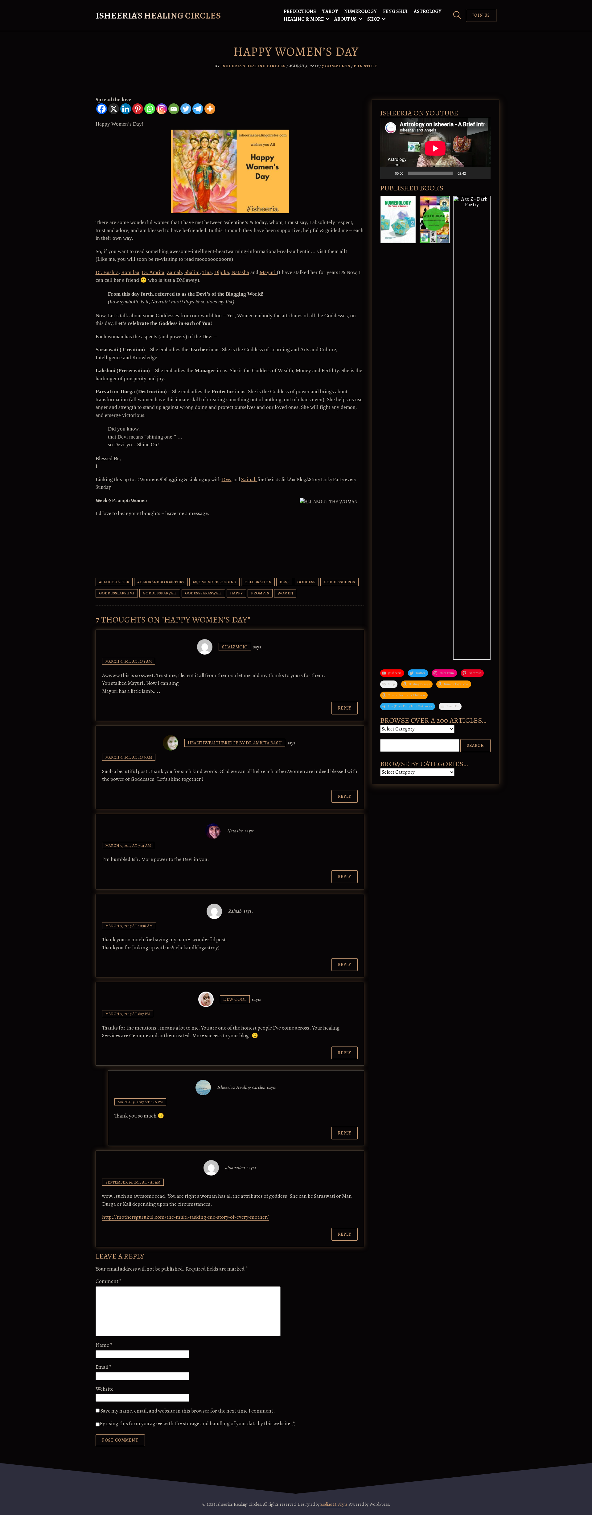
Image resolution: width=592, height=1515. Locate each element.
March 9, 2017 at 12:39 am (128, 757)
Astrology (428, 11)
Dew (227, 479)
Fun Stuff (366, 66)
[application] (435, 148)
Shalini (192, 272)
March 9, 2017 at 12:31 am (128, 661)
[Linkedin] (125, 108)
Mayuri (268, 272)
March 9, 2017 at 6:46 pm (140, 1102)
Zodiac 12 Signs (333, 1504)
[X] (113, 108)
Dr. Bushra (107, 272)
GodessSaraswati (203, 593)
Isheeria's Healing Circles (158, 15)
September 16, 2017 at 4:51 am (132, 1182)
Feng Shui (395, 11)
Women (285, 593)
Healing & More (304, 19)
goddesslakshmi (116, 593)
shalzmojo (235, 647)
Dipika (221, 272)
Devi (284, 582)
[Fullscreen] (482, 173)
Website (104, 1388)
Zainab (174, 272)
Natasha (240, 272)
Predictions (300, 11)
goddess (306, 582)
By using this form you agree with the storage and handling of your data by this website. (197, 1423)
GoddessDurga (339, 582)
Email (104, 1367)
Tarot (330, 11)
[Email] (173, 108)
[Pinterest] (137, 108)
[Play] (388, 173)
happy (236, 593)
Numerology (360, 11)
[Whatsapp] (149, 108)
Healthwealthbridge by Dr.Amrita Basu (235, 743)
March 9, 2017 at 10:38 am (129, 925)
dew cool (234, 999)
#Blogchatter (114, 582)
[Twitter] (185, 108)
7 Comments (336, 66)
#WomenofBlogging (214, 582)
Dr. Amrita (153, 272)
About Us (345, 19)
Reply (344, 708)
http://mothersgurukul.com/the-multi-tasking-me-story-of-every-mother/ (185, 1217)
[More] (209, 108)
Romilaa (130, 272)
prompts (260, 593)
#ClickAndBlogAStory (161, 582)
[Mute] (473, 173)
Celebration (258, 582)
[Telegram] (197, 108)
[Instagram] (161, 108)
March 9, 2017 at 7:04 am (128, 845)
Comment (109, 1281)
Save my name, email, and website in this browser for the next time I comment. (188, 1410)
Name (104, 1345)
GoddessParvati (160, 593)
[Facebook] (101, 108)
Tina (207, 272)
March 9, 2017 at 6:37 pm (127, 1013)
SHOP (373, 19)
